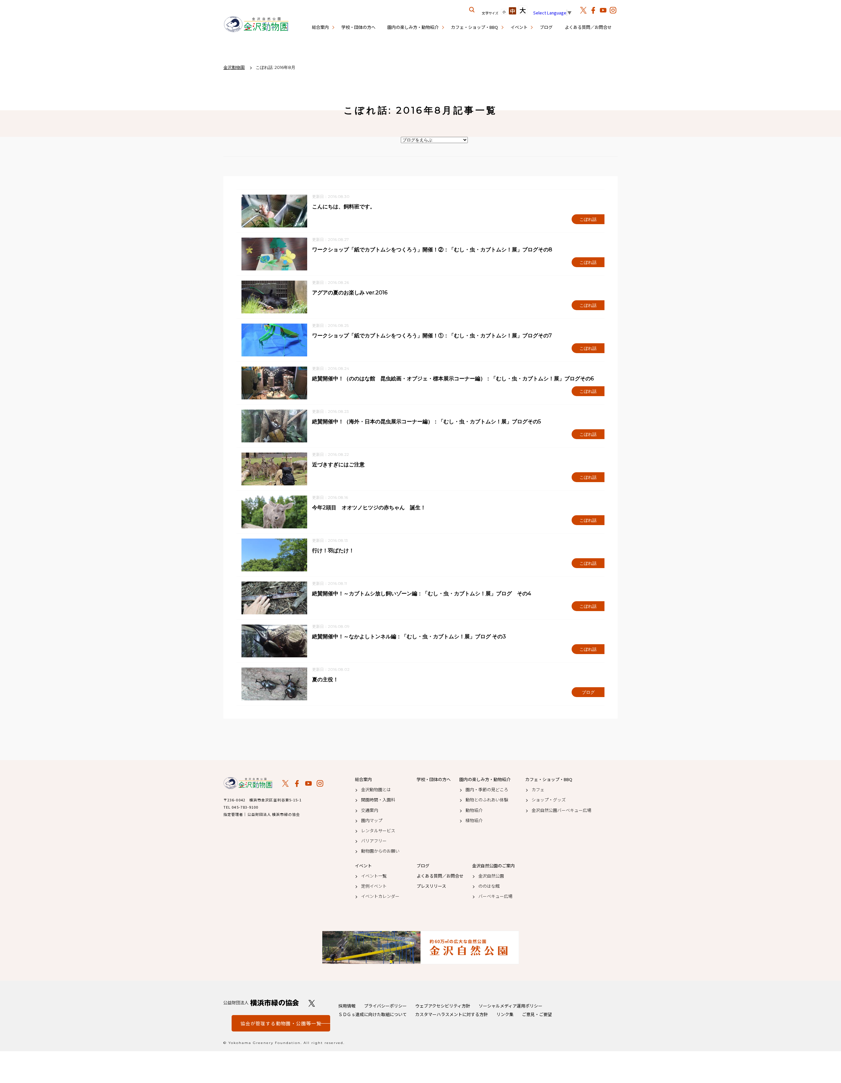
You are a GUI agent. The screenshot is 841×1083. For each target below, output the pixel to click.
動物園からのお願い (380, 851)
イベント (519, 27)
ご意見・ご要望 (537, 1014)
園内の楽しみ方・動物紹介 (413, 27)
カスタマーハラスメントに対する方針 (451, 1014)
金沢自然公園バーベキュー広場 (561, 810)
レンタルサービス (378, 831)
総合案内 (320, 27)
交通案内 (369, 810)
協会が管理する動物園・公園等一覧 (280, 1023)
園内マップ (371, 820)
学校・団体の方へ (358, 27)
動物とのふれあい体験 (487, 800)
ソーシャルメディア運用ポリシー (510, 1006)
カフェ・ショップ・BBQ (474, 27)
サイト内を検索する (472, 10)
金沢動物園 (248, 783)
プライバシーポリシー (385, 1006)
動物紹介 (474, 810)
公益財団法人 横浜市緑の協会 (261, 1002)
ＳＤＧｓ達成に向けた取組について (372, 1014)
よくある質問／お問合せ (588, 27)
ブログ (546, 27)
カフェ (538, 790)
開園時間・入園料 (378, 800)
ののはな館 (489, 886)
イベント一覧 (374, 876)
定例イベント (374, 886)
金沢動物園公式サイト (256, 24)
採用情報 (346, 1006)
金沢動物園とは (376, 790)
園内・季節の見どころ (487, 790)
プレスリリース (431, 886)
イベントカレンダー (380, 896)
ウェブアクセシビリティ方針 (442, 1006)
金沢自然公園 (491, 876)
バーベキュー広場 (495, 896)
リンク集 (504, 1014)
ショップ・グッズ (549, 800)
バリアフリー (374, 841)
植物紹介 (474, 820)
